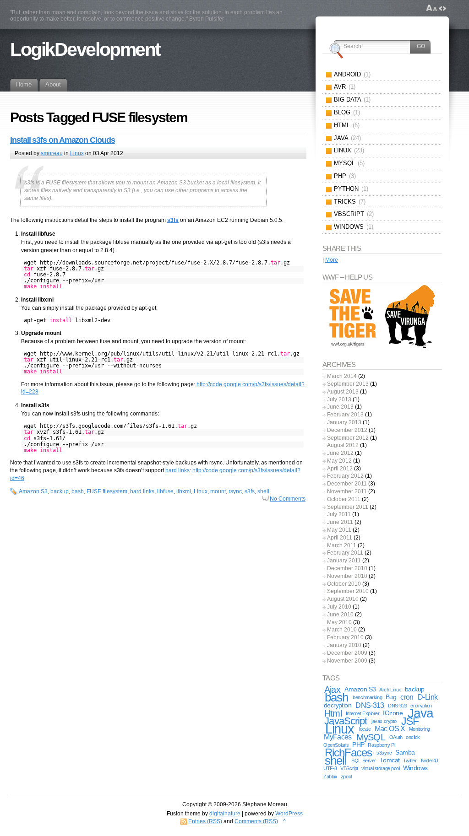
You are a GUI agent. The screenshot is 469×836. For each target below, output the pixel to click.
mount (218, 491)
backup (59, 491)
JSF (410, 721)
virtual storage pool (380, 768)
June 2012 (340, 453)
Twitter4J (429, 760)
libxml (183, 491)
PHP (358, 744)
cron (406, 697)
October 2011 (343, 499)
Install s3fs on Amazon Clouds (62, 140)
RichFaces (348, 752)
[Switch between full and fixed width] (442, 8)
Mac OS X (390, 729)
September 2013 (348, 384)
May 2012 (339, 461)
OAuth (396, 737)
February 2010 (345, 637)
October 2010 (344, 584)
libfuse (165, 491)
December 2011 (347, 483)
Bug (391, 697)
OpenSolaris (336, 745)
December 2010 (347, 568)
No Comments (287, 499)
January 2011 (344, 560)
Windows (415, 768)
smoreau (52, 153)
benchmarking (367, 697)
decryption (338, 705)
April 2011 (339, 537)
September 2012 (348, 438)
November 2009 (347, 661)
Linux (77, 153)
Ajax (332, 690)
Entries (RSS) (205, 821)
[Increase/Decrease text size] (431, 8)
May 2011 (339, 530)
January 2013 (344, 422)
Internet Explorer (363, 713)
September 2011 (347, 507)
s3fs (250, 491)
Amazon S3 (33, 491)
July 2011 (339, 514)
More (331, 260)
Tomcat (390, 760)
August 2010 (343, 599)
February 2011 (345, 553)
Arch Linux (390, 689)
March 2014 (342, 376)
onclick (413, 737)
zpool (346, 776)
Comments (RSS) (256, 821)
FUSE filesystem (107, 491)
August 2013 (343, 391)
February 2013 (345, 414)
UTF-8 (330, 768)
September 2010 (348, 591)
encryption (421, 705)
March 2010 (342, 629)
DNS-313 (369, 705)
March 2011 (341, 545)
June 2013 (340, 407)
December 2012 (347, 430)
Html (333, 713)
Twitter (409, 760)
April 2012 (340, 468)
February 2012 (345, 476)
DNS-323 (397, 705)
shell (263, 491)
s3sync (384, 752)
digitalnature (224, 813)
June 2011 (340, 522)
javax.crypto (384, 721)
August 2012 (343, 445)
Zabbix (330, 776)
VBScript (349, 768)
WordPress (289, 813)
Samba (404, 752)
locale (365, 729)
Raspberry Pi (381, 745)
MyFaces (338, 737)
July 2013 (339, 399)
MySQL (370, 737)
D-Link (427, 697)
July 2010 (339, 607)
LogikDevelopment (85, 49)
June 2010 (340, 614)
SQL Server (363, 760)
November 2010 (347, 576)
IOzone (393, 713)
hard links (177, 470)
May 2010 (339, 622)
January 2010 (344, 645)
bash (77, 491)
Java (420, 713)
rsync (235, 491)
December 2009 (347, 653)
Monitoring (419, 729)
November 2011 (347, 491)
